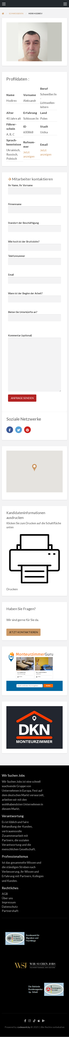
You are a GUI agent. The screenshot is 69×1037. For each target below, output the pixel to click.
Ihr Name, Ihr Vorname (20, 185)
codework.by (23, 1027)
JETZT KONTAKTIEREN (23, 632)
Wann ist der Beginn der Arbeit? (25, 293)
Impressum (9, 902)
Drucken (12, 589)
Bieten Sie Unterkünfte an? (22, 311)
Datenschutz (10, 906)
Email (11, 274)
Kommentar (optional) (20, 335)
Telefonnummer (16, 255)
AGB (5, 893)
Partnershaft (10, 910)
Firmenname (14, 204)
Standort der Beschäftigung (23, 222)
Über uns (7, 898)
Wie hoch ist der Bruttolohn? (24, 241)
